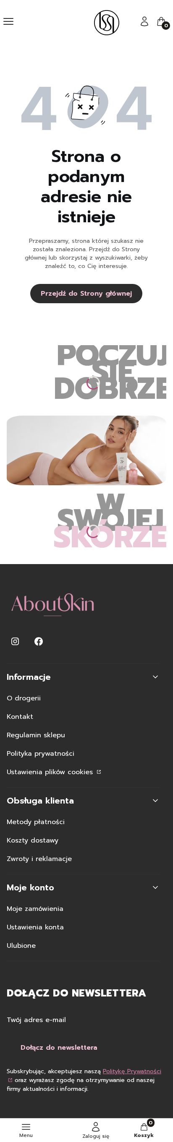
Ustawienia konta (35, 927)
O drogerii (24, 698)
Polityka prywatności (40, 754)
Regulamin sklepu (36, 735)
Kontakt (20, 717)
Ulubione (21, 946)
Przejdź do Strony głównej (86, 294)
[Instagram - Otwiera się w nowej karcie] (15, 641)
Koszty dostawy (32, 840)
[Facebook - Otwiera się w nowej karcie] (38, 641)
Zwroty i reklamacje (39, 859)
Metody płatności (36, 822)
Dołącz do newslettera (59, 1048)
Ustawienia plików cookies (51, 772)
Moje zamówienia (35, 909)
